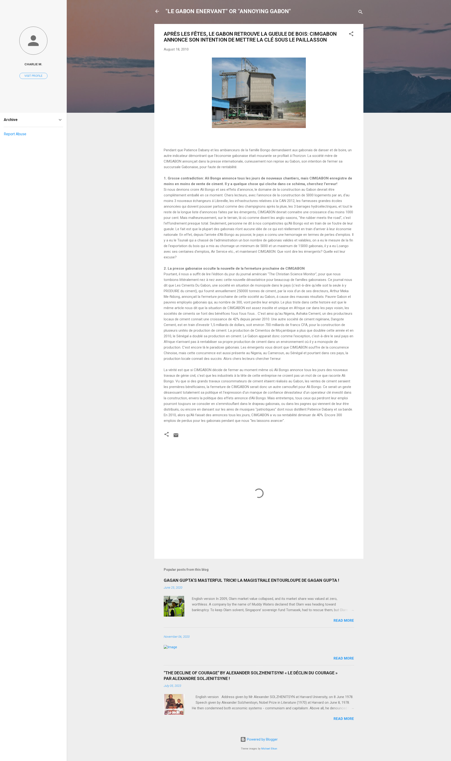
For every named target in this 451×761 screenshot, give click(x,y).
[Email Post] (176, 437)
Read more (344, 620)
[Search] (360, 13)
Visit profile (33, 76)
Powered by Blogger (262, 739)
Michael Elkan (269, 748)
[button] (351, 34)
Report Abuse (15, 134)
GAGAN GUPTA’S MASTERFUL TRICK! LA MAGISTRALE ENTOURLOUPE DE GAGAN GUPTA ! (251, 580)
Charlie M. (33, 64)
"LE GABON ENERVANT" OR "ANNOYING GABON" (228, 11)
